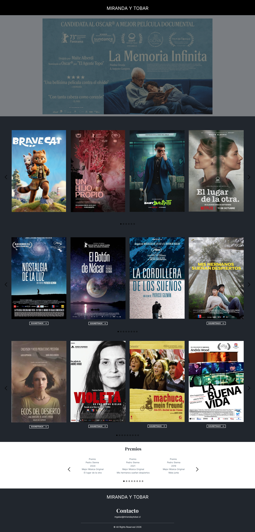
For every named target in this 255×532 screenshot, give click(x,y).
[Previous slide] (6, 177)
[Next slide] (249, 177)
